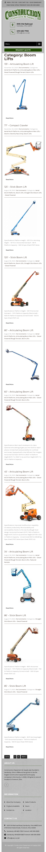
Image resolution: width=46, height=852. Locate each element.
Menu (7, 44)
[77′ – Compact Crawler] (23, 177)
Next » (24, 757)
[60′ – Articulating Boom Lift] (23, 443)
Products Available (12, 806)
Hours (27, 806)
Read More (9, 118)
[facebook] (6, 785)
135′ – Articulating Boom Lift (19, 64)
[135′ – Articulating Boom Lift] (23, 115)
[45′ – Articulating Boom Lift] (23, 523)
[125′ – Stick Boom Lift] (23, 238)
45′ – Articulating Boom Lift (18, 471)
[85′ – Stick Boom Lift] (23, 735)
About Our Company (13, 802)
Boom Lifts (30, 72)
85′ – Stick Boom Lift (15, 686)
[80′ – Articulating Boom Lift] (23, 381)
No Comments (24, 68)
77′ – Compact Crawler (16, 125)
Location (28, 810)
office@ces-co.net (23, 33)
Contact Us (10, 810)
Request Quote (23, 50)
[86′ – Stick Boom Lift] (23, 664)
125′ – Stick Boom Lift (15, 187)
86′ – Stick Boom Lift (15, 615)
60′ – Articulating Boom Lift (18, 391)
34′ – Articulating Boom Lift (18, 551)
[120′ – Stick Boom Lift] (23, 309)
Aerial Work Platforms (12, 70)
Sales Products (30, 802)
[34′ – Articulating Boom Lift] (23, 605)
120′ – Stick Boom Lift (15, 257)
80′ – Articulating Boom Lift (18, 330)
